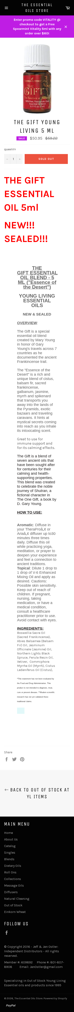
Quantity (10, 149)
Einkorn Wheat (15, 912)
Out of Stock (13, 905)
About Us (11, 839)
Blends (9, 859)
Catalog (10, 846)
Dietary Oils (12, 866)
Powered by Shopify (55, 998)
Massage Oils (14, 885)
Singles (9, 852)
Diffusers (11, 892)
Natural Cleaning (16, 899)
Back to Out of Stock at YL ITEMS (39, 793)
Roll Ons (10, 872)
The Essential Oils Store (37, 7)
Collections (12, 879)
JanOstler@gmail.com (46, 967)
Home (8, 833)
